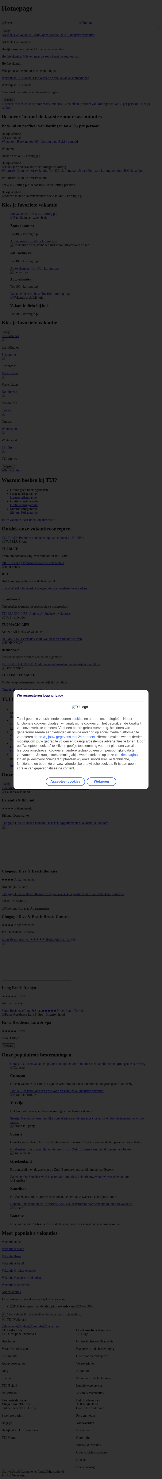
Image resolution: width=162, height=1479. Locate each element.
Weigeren (101, 781)
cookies (77, 719)
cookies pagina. (127, 755)
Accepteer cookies (65, 781)
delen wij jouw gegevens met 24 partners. (65, 737)
